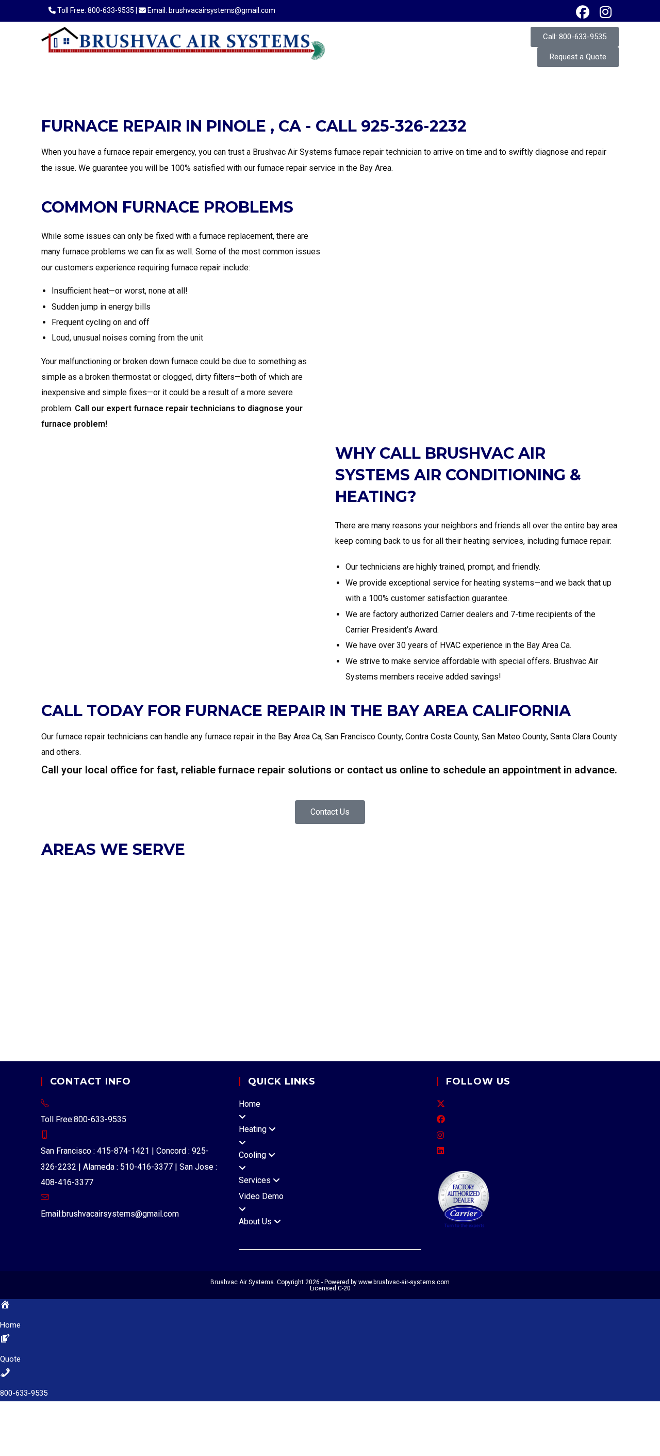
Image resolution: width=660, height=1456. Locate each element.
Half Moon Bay (265, 923)
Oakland (348, 875)
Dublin (147, 875)
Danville (117, 891)
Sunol (590, 970)
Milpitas (463, 938)
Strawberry (539, 1017)
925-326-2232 (414, 126)
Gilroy (304, 938)
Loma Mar (197, 970)
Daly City (124, 923)
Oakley (315, 891)
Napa (136, 1017)
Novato (322, 907)
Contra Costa (491, 954)
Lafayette (221, 891)
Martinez (255, 891)
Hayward (248, 875)
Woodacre (328, 1048)
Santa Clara (153, 954)
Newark (318, 875)
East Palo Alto (167, 923)
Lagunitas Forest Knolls (403, 1017)
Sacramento (593, 1001)
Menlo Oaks (239, 970)
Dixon (499, 985)
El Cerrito (149, 891)
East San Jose (218, 985)
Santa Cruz (291, 985)
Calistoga (199, 1001)
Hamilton (341, 1032)
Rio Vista (559, 985)
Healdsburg (485, 1001)
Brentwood (577, 875)
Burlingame (61, 923)
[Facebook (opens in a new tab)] (583, 12)
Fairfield (526, 985)
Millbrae (402, 923)
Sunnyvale (227, 954)
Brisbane (595, 907)
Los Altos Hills (381, 938)
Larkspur (251, 907)
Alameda (57, 875)
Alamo (257, 954)
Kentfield (341, 1017)
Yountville (272, 1001)
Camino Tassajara (413, 954)
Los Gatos (429, 938)
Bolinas (391, 985)
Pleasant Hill (438, 891)
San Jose (113, 954)
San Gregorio (407, 970)
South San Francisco (143, 938)
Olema (370, 1032)
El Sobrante (318, 954)
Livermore (284, 875)
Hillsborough (319, 923)
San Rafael (427, 907)
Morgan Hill (554, 938)
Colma (95, 923)
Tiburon (498, 907)
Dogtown (213, 1017)
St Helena (234, 1001)
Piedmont (382, 875)
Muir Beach (131, 1032)
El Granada (122, 970)
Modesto (75, 1017)
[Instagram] (440, 1135)
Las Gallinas (105, 1048)
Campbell (239, 938)
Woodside (201, 938)
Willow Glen (170, 985)
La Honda (159, 970)
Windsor (555, 1001)
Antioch (543, 875)
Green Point (301, 1032)
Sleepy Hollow (483, 1032)
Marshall (502, 1017)
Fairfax (220, 907)
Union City (510, 875)
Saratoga (190, 954)
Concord (85, 891)
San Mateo (87, 938)
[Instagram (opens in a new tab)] (603, 12)
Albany (87, 875)
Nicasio (167, 1032)
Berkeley (117, 875)
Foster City (216, 923)
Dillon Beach (171, 1017)
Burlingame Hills (70, 970)
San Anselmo (382, 907)
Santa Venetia (155, 1048)
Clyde (455, 954)
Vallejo (325, 985)
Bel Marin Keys (209, 1032)
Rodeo (284, 954)
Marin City (202, 1048)
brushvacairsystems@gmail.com (120, 1214)
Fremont (216, 875)
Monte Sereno (507, 938)
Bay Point (593, 954)
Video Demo (261, 1196)
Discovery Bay (432, 985)
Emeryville (180, 875)
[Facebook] (441, 1119)
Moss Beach (317, 970)
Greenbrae (466, 1017)
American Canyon (148, 1001)
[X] (441, 1104)
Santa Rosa (396, 1001)
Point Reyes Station (420, 1032)
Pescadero (362, 970)
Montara (277, 970)
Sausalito (466, 907)
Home (249, 1104)
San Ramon (560, 891)
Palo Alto (76, 954)
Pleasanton (421, 875)
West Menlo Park (464, 970)
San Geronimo (539, 1032)
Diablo (528, 954)
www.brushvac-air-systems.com (404, 1282)
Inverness (248, 1017)
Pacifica (432, 923)
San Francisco (88, 907)
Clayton (55, 891)
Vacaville (73, 1001)
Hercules (184, 891)
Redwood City (528, 923)
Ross (346, 907)
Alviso (259, 985)
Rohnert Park (352, 1001)
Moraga (288, 891)
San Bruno (573, 923)
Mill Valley (287, 907)
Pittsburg (397, 891)
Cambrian (130, 985)
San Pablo (520, 891)
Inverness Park (296, 1017)
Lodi (49, 1017)
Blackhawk (360, 954)
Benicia (473, 985)
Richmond (482, 891)
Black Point (258, 1032)
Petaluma (308, 1001)
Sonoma (522, 1001)
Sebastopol (440, 1001)
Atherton (529, 907)
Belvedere (134, 907)
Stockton (110, 1017)
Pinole (367, 891)
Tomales (292, 1048)
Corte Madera (180, 907)
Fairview (562, 970)
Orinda (341, 891)
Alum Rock (92, 985)
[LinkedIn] (440, 1151)
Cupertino (275, 938)
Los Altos (335, 938)
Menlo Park (365, 923)
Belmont (562, 907)
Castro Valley (521, 970)
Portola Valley (474, 923)
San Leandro (467, 875)
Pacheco (558, 954)
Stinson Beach (248, 1048)
